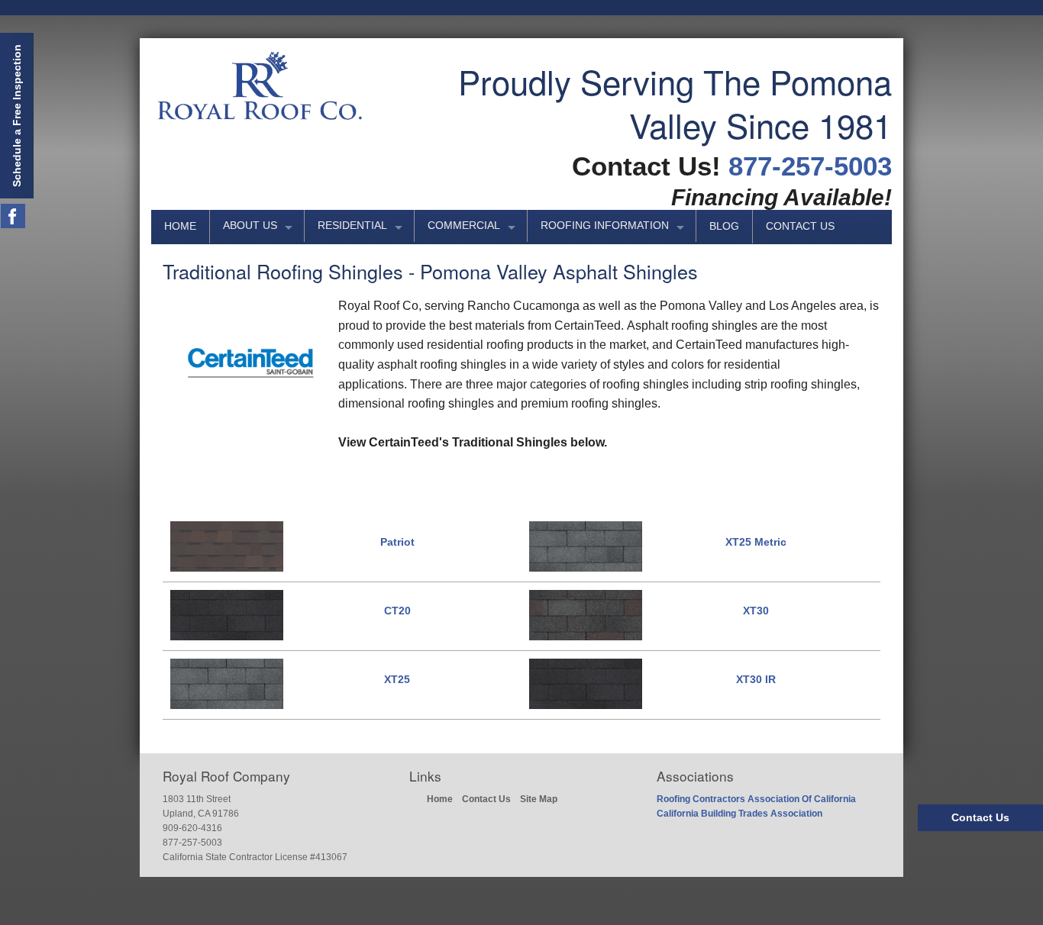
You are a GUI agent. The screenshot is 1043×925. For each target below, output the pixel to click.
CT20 (397, 610)
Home (180, 226)
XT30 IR (756, 679)
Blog (724, 226)
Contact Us (800, 226)
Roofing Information (605, 225)
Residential (352, 225)
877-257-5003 (810, 166)
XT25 (397, 679)
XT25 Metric (755, 542)
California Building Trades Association (739, 813)
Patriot (397, 542)
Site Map (538, 799)
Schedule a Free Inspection (17, 115)
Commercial (464, 225)
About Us (250, 225)
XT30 (756, 610)
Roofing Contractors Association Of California (756, 799)
